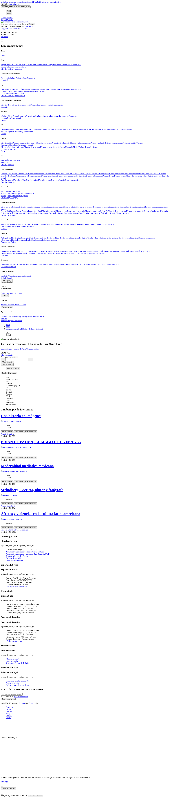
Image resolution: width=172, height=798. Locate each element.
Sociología (128, 129)
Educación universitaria (76, 211)
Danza (34, 65)
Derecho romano (45, 180)
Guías (10, 276)
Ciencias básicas (53, 251)
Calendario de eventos (9, 316)
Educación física (22, 211)
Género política (91, 129)
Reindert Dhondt (7, 530)
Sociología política (129, 143)
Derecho (4, 129)
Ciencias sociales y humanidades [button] (13, 96)
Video (79, 65)
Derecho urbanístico (72, 180)
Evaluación (104, 211)
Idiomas (147, 211)
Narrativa (57, 265)
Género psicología (104, 129)
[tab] (86, 373)
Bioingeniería (6, 89)
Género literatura (79, 129)
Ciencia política (6, 143)
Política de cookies (12, 683)
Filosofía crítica (64, 238)
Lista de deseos (30, 432)
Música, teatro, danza (58, 253)
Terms (31, 703)
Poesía (11, 213)
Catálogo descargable (13, 558)
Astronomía (5, 78)
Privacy (22, 703)
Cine (30, 65)
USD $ (9, 11)
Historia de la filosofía (9, 240)
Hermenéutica (150, 238)
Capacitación (19, 207)
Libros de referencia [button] (8, 267)
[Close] (2, 41)
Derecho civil (103, 174)
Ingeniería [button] (4, 80)
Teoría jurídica (23, 196)
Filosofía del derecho (8, 194)
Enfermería (26, 224)
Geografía (18, 118)
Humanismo (21, 240)
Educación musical (49, 211)
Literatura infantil (35, 265)
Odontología (90, 224)
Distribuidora (38, 2)
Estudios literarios (112, 265)
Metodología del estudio (159, 211)
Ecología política (32, 116)
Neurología (73, 224)
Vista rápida (19, 432)
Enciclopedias (18, 276)
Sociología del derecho (9, 196)
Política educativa (19, 213)
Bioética (4, 160)
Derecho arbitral (79, 174)
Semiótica (42, 240)
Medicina (46, 253)
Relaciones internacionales (113, 143)
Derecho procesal (7, 180)
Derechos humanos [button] (8, 182)
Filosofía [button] (4, 229)
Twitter (8, 709)
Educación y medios (92, 211)
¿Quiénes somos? (12, 659)
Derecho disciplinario (49, 176)
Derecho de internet (8, 176)
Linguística (11, 132)
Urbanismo (13, 149)
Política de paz (73, 143)
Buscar (31, 24)
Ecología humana (19, 116)
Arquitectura (5, 65)
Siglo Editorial (6, 278)
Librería (46, 2)
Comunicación (55, 2)
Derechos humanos (19, 143)
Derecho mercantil (121, 176)
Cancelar (5, 788)
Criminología (6, 174)
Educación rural (61, 211)
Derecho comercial (115, 174)
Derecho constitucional (130, 174)
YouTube (9, 711)
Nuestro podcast (4, 320)
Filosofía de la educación (117, 211)
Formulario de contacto (14, 560)
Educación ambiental (54, 207)
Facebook (9, 707)
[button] (7, 18)
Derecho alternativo (52, 174)
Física (18, 78)
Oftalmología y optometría (104, 224)
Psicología (14, 145)
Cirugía (19, 224)
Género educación (43, 129)
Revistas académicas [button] (8, 242)
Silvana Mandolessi (21, 530)
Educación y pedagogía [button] (9, 198)
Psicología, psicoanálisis (96, 253)
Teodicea (49, 240)
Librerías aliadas (20, 305)
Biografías (5, 163)
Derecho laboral (108, 176)
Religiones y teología (25, 145)
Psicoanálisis (5, 145)
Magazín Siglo (22, 316)
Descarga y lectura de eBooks (17, 556)
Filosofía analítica (52, 238)
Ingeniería (23, 253)
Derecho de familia (159, 174)
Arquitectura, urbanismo (28, 251)
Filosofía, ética (128, 251)
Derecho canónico (91, 174)
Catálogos (24, 65)
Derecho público (20, 180)
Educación (119, 251)
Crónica (15, 265)
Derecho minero (134, 176)
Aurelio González (7, 434)
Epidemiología (36, 224)
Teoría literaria (89, 265)
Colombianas (6, 293)
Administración (36, 105)
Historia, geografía (13, 253)
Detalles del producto (9, 373)
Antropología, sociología (10, 251)
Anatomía (4, 224)
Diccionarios (27, 276)
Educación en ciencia (117, 207)
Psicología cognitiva (41, 213)
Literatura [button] (4, 255)
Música (69, 65)
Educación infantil (35, 211)
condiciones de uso (21, 697)
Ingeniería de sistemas (59, 89)
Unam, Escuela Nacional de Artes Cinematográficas (20, 349)
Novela (63, 265)
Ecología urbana (44, 116)
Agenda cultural (7, 307)
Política (9, 191)
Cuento (20, 265)
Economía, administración (105, 251)
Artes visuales (64, 251)
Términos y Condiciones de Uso (17, 681)
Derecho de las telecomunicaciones (28, 176)
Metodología (19, 132)
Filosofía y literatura (137, 238)
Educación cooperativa (84, 207)
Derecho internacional (94, 176)
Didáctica (27, 207)
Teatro (74, 65)
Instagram (9, 713)
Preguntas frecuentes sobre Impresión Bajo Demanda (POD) (28, 554)
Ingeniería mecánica (38, 91)
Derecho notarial (146, 176)
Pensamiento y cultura (74, 253)
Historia (4, 132)
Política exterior (85, 143)
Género (3, 253)
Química (22, 94)
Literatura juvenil (47, 265)
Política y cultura (97, 143)
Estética (45, 65)
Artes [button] (3, 55)
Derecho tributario (58, 180)
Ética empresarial (13, 160)
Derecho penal (157, 176)
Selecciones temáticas (36, 316)
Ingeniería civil (45, 89)
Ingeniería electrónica (74, 89)
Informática (5, 94)
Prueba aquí (29, 26)
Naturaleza (73, 116)
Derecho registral (32, 180)
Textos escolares (122, 213)
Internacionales (16, 293)
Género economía (30, 129)
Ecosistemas (54, 116)
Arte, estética (42, 251)
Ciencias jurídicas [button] (7, 165)
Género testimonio (117, 129)
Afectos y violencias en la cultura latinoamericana (40, 514)
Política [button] (3, 134)
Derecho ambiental (66, 174)
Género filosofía (56, 129)
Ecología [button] (4, 107)
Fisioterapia (55, 224)
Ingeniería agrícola (18, 89)
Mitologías (69, 147)
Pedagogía (5, 213)
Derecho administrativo (36, 174)
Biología (13, 78)
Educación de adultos (101, 207)
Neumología (64, 224)
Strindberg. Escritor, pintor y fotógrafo (32, 490)
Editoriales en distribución (7, 281)
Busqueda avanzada (14, 321)
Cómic (3, 67)
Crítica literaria (6, 265)
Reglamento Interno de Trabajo (17, 663)
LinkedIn (9, 716)
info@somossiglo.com (14, 641)
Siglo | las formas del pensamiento (13, 2)
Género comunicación (15, 129)
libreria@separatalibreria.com (16, 586)
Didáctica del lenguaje (39, 207)
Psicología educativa (56, 213)
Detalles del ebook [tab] (13, 369)
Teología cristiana (91, 147)
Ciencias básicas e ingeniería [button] (11, 69)
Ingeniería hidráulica (8, 91)
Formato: (4, 357)
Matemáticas (14, 94)
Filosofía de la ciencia (142, 251)
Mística (76, 147)
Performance (10, 67)
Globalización (57, 143)
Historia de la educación (135, 211)
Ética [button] (3, 151)
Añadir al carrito (7, 362)
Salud (81, 213)
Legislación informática (25, 194)
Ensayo (26, 265)
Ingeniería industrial (23, 91)
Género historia (67, 129)
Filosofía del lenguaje (110, 238)
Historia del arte (61, 65)
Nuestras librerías (7, 305)
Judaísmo (61, 147)
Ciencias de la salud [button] (8, 215)
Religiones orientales (16, 147)
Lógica (28, 240)
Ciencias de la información (11, 105)
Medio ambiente (7, 116)
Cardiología (12, 224)
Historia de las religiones (49, 147)
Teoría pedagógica (109, 213)
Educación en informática (134, 207)
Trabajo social (26, 105)
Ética (55, 240)
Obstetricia (81, 224)
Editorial (29, 2)
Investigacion (64, 116)
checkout (4, 37)
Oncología (5, 227)
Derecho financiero (79, 176)
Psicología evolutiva (71, 213)
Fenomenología (40, 238)
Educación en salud (151, 207)
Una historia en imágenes (21, 416)
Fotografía (51, 65)
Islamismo (4, 147)
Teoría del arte (20, 67)
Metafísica (35, 240)
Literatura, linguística (35, 253)
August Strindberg (8, 506)
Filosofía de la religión (78, 238)
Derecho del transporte (19, 174)
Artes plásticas (15, 65)
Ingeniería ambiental (32, 89)
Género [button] (3, 120)
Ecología (93, 251)
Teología (82, 147)
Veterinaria (31, 227)
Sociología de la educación (93, 213)
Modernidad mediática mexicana (27, 466)
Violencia (139, 143)
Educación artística (69, 207)
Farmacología (46, 224)
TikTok (8, 718)
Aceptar (12, 788)
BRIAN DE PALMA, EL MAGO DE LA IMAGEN (41, 442)
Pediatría (12, 227)
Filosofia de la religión (32, 147)
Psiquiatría (19, 227)
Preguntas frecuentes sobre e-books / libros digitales (25, 552)
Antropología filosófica (9, 238)
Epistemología (23, 238)
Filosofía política (46, 143)
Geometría (31, 78)
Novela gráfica (100, 265)
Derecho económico (64, 176)
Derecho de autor (145, 174)
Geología (23, 78)
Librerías (5, 295)
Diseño (39, 65)
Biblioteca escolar (7, 207)
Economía (4, 118)
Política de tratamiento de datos (17, 685)
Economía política (33, 143)
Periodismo (28, 132)
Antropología (47, 105)
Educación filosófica (8, 211)
